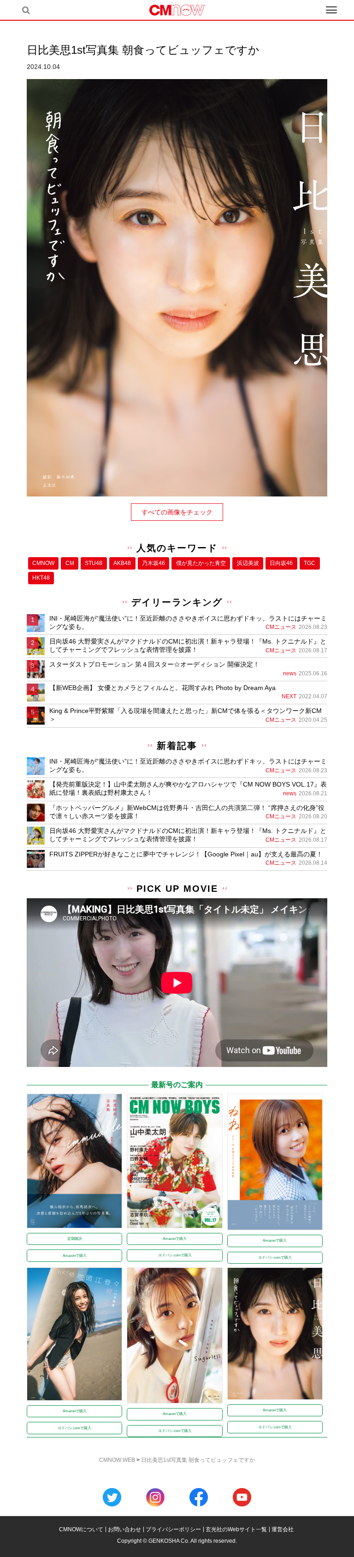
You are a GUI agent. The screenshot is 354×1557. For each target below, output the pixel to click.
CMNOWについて (81, 1529)
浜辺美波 (248, 563)
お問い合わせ (124, 1529)
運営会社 (282, 1529)
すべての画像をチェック (177, 512)
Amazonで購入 (75, 1256)
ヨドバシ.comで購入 (175, 1255)
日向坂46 (281, 563)
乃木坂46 (153, 563)
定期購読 (74, 1239)
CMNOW (43, 563)
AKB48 (122, 563)
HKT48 (41, 578)
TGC (309, 563)
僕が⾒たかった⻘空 (201, 563)
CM (69, 563)
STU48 (93, 563)
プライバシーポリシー (173, 1529)
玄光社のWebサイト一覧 (236, 1529)
